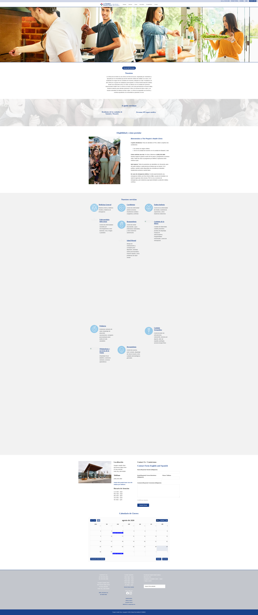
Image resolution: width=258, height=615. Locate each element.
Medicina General (105, 204)
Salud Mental (131, 240)
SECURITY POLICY (129, 602)
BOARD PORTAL (129, 598)
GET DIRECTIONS (103, 594)
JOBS (246, 1)
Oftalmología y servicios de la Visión (105, 351)
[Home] (110, 7)
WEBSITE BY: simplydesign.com (129, 604)
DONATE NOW (253, 0)
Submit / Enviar (143, 505)
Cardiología (131, 204)
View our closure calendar (129, 587)
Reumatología (131, 221)
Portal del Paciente (129, 68)
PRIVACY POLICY (129, 600)
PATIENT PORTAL (234, 1)
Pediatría (103, 326)
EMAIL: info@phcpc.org (103, 592)
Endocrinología (159, 204)
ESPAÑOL (242, 1)
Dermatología (131, 347)
